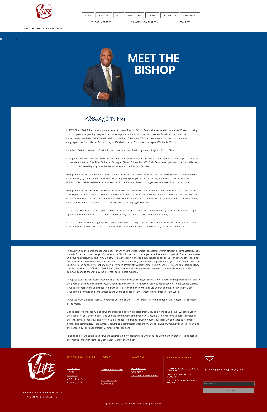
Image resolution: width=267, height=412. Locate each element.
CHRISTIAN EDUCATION (183, 368)
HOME (71, 372)
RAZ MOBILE (109, 380)
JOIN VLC (73, 368)
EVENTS (72, 375)
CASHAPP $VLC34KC (112, 369)
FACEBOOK (138, 368)
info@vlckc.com (50, 397)
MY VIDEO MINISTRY (144, 375)
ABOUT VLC (75, 379)
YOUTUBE (137, 372)
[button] (104, 15)
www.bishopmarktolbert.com (149, 264)
